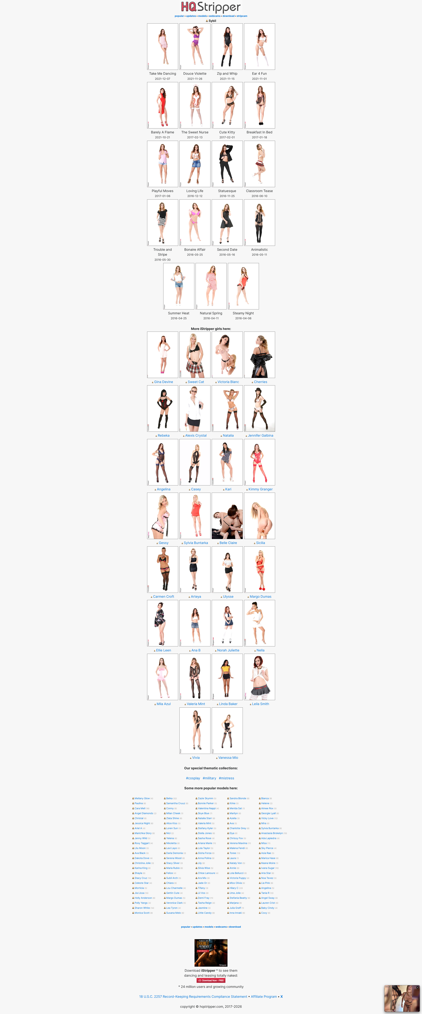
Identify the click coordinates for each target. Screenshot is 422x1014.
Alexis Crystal (196, 435)
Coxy (264, 912)
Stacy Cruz (141, 878)
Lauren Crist (268, 902)
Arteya (196, 596)
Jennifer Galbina (260, 435)
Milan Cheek (173, 813)
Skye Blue (203, 813)
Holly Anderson (143, 897)
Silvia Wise (204, 868)
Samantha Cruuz (175, 803)
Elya (232, 833)
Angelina (163, 489)
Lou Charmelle (174, 888)
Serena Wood (174, 858)
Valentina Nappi (207, 808)
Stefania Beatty (238, 897)
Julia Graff (235, 907)
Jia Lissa (139, 892)
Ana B (196, 650)
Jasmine (202, 907)
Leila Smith (260, 704)
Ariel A (138, 828)
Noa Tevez (267, 878)
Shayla (138, 873)
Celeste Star (142, 882)
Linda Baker (228, 704)
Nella (261, 650)
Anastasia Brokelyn (272, 833)
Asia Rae (266, 853)
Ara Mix (202, 878)
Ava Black (140, 853)
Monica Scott (142, 912)
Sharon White (142, 907)
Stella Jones (205, 833)
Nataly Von (236, 863)
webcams (214, 16)
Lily (200, 863)
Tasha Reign (205, 902)
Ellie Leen (163, 650)
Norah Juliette (228, 650)
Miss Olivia (236, 882)
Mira (263, 823)
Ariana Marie (205, 843)
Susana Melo (173, 912)
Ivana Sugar (268, 868)
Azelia (233, 818)
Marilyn (234, 813)
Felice (169, 873)
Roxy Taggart (142, 843)
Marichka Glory (143, 833)
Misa (264, 843)
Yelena (170, 838)
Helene (265, 803)
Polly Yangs (141, 902)
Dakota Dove (142, 858)
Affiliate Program (264, 997)
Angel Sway (268, 897)
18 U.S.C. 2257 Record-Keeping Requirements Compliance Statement (193, 997)
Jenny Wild (141, 838)
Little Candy (205, 912)
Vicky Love (267, 818)
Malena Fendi (237, 848)
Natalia (228, 435)
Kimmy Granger (261, 489)
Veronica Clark (174, 902)
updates (191, 16)
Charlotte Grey (238, 828)
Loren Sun (172, 828)
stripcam (242, 16)
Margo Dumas (260, 596)
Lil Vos (201, 892)
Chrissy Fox (236, 838)
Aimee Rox (267, 808)
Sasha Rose (204, 838)
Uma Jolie (235, 892)
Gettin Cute (172, 892)
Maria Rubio (173, 868)
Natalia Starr (205, 818)
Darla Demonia (174, 853)
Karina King (141, 868)
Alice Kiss (171, 823)
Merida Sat (236, 808)
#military (209, 778)
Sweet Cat (196, 382)
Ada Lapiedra (268, 838)
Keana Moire (268, 863)
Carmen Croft (163, 596)
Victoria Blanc (228, 382)
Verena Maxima (238, 843)
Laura (233, 858)
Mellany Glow (142, 798)
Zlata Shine (172, 818)
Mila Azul (164, 704)
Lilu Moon (140, 848)
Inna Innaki (236, 912)
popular (179, 16)
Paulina (139, 803)
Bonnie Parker (206, 803)
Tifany (201, 888)
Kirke (232, 803)
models (202, 16)
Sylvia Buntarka (196, 543)
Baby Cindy (267, 907)
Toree (233, 853)
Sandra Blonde (238, 798)
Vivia (196, 758)
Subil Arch (172, 878)
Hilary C (234, 888)
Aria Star (266, 873)
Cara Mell (140, 808)
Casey (196, 489)
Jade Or (202, 882)
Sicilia (260, 543)
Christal (139, 818)
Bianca (265, 798)
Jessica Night (142, 823)
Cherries (260, 382)
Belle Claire (228, 543)
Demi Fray (203, 897)
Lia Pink (265, 882)
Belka (169, 798)
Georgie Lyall (268, 813)
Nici (168, 833)
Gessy (164, 543)
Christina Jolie (143, 863)
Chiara (170, 882)
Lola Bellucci (237, 873)
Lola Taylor (204, 848)
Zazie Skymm (205, 798)
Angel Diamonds (144, 813)
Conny (170, 808)
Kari (228, 489)
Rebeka (164, 435)
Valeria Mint (196, 704)
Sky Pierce (267, 848)
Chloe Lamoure (206, 873)
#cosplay (193, 778)
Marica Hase (268, 858)
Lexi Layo (171, 848)
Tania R (265, 892)
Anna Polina (204, 858)
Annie (233, 868)
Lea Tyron (171, 907)
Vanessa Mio (228, 758)
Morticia (139, 888)
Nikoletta (171, 843)
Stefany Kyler (205, 828)
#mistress (226, 778)
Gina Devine (163, 382)
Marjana (234, 902)
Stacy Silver (173, 863)
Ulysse (228, 596)
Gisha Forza (204, 853)
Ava (232, 823)
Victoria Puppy (238, 878)
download (229, 16)
